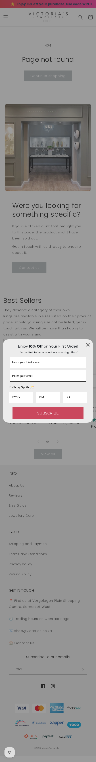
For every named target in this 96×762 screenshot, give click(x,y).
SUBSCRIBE (48, 413)
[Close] (88, 344)
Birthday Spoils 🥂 (21, 387)
